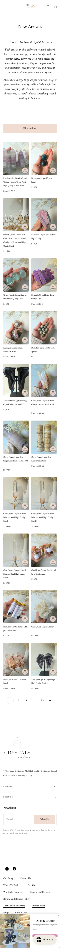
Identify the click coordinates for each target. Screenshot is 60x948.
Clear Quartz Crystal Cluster (42, 627)
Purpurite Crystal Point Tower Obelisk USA (43, 297)
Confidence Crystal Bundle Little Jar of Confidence (43, 572)
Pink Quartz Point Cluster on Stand (14, 681)
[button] (4, 6)
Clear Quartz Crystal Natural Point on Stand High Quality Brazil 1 (14, 517)
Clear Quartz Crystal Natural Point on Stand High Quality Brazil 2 (42, 517)
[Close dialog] (58, 916)
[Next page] (50, 700)
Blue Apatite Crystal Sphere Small (41, 180)
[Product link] (16, 167)
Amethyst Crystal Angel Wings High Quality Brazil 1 (43, 681)
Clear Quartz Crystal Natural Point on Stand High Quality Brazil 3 (14, 574)
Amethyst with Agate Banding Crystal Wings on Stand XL (14, 402)
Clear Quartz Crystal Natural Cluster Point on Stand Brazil (42, 402)
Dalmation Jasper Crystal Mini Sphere (42, 350)
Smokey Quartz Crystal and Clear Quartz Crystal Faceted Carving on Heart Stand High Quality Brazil (14, 240)
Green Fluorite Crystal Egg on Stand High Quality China (14, 297)
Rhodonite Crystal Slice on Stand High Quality (43, 236)
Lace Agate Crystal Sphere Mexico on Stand (13, 350)
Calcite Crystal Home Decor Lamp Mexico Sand (41, 459)
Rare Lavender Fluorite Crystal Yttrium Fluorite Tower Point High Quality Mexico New (15, 182)
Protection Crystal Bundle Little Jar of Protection (15, 629)
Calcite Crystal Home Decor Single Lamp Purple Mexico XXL (15, 459)
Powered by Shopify (24, 775)
